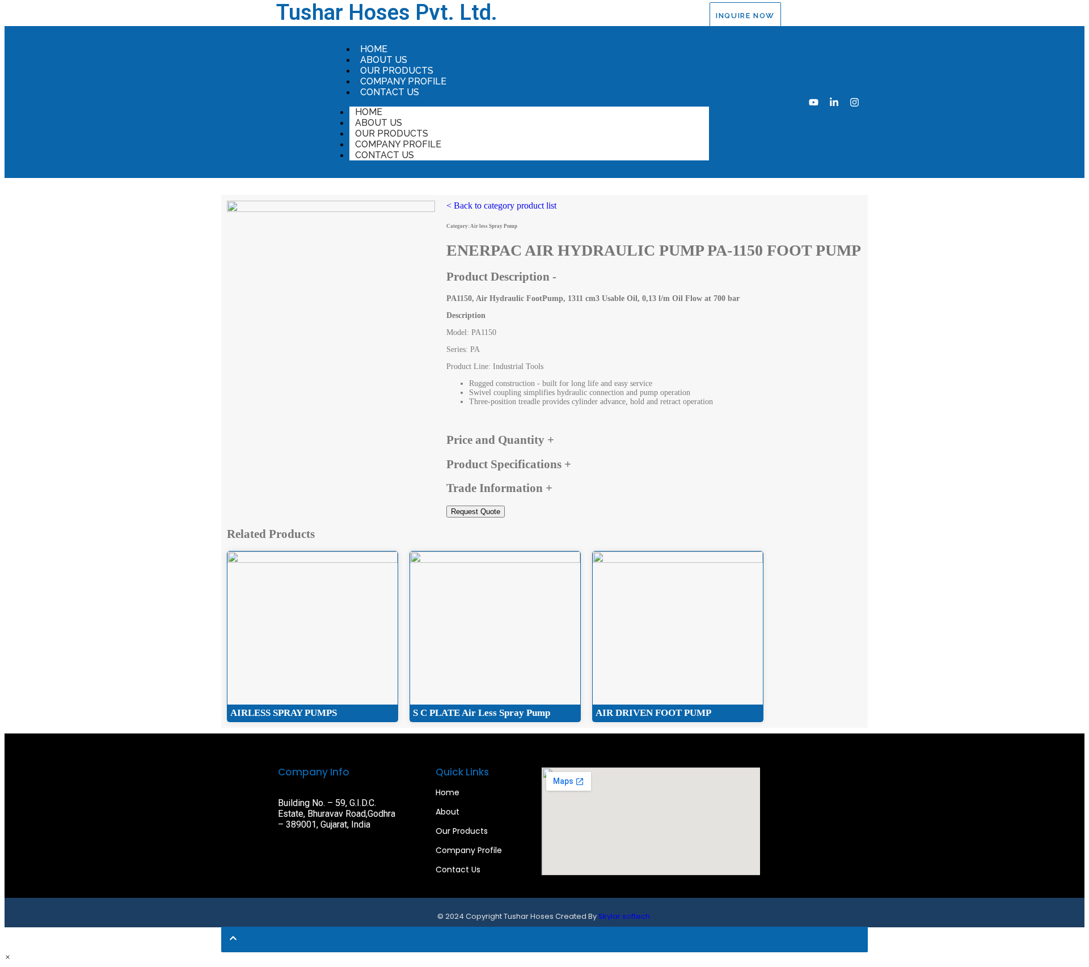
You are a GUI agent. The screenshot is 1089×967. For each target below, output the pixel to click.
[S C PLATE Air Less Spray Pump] (495, 560)
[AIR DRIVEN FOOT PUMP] (678, 560)
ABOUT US (383, 59)
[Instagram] (854, 102)
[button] (8, 957)
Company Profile (469, 850)
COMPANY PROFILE (403, 81)
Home (447, 792)
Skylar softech (624, 916)
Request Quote (475, 511)
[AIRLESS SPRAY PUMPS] (312, 560)
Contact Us (458, 869)
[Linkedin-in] (834, 102)
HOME (373, 49)
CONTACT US (389, 92)
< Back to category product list (501, 205)
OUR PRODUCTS (396, 70)
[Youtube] (813, 102)
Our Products (462, 831)
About (447, 811)
